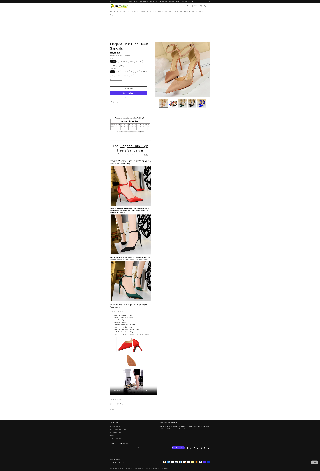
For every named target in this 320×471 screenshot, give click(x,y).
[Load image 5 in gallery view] (201, 103)
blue (139, 61)
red (121, 65)
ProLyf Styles (119, 468)
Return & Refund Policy (118, 429)
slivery (122, 61)
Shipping (112, 55)
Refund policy (130, 468)
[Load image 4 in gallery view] (192, 103)
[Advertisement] (160, 29)
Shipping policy (164, 468)
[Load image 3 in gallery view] (182, 103)
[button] (114, 11)
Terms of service (152, 468)
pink (113, 61)
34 (113, 76)
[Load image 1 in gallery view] (163, 103)
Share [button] (113, 409)
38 (126, 76)
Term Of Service (115, 438)
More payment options (128, 97)
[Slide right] (208, 103)
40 (131, 71)
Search (112, 435)
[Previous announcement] (110, 1)
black (114, 65)
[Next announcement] (209, 1)
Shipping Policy (115, 432)
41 (137, 71)
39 (125, 71)
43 (132, 76)
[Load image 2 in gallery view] (173, 103)
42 (144, 71)
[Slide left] (157, 103)
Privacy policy (140, 468)
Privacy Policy (115, 426)
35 (112, 71)
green (131, 61)
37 (119, 76)
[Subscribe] (138, 448)
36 (119, 71)
